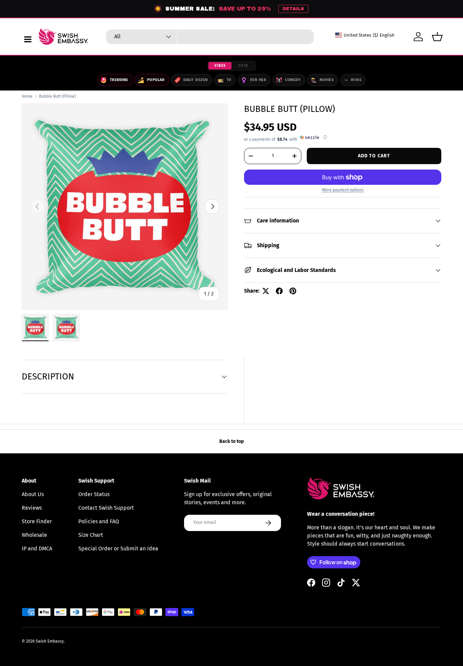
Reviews (32, 508)
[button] (437, 36)
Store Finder (37, 521)
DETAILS (293, 8)
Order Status (93, 494)
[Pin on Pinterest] (293, 291)
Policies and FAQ (98, 521)
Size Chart (90, 535)
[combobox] (210, 37)
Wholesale (34, 535)
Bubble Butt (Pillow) (57, 96)
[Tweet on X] (266, 291)
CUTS (243, 66)
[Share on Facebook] (279, 291)
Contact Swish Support (106, 508)
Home (27, 96)
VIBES (220, 66)
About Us (33, 494)
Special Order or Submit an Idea (118, 548)
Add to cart (374, 156)
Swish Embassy (50, 641)
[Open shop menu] (28, 39)
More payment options (343, 190)
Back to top (231, 441)
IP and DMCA (37, 548)
